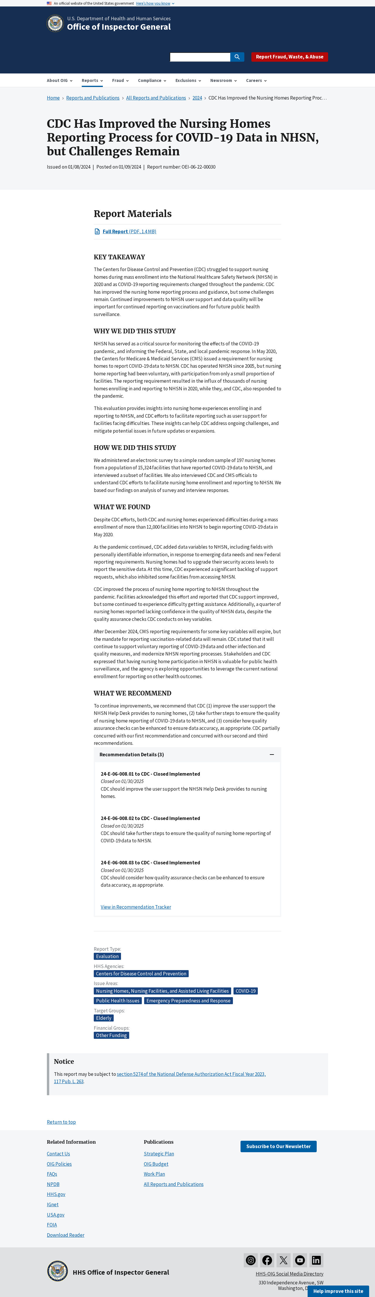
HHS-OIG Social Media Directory (289, 1274)
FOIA (52, 1225)
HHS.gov (56, 1194)
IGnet (53, 1204)
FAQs (52, 1174)
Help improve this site (338, 1291)
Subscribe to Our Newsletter (278, 1146)
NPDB (53, 1184)
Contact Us (58, 1153)
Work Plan (154, 1174)
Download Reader (65, 1235)
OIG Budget (156, 1164)
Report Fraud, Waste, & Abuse (289, 56)
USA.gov (55, 1215)
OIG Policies (59, 1164)
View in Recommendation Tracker (136, 907)
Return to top (61, 1122)
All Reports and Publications (174, 1184)
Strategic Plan (159, 1153)
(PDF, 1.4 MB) (129, 231)
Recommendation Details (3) (132, 754)
